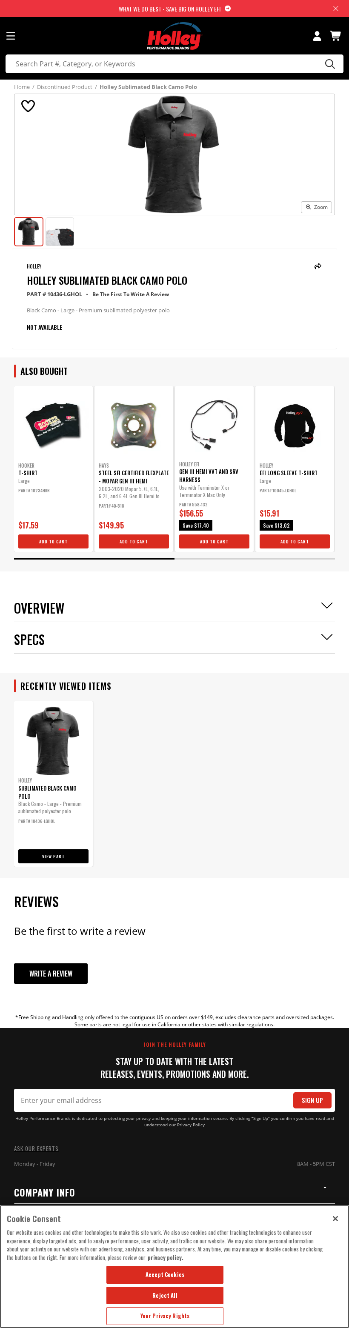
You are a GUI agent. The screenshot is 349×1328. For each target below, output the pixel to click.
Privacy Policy (191, 1125)
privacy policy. (165, 1257)
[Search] (328, 63)
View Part (53, 856)
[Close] (335, 1218)
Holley (34, 266)
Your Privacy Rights (164, 1315)
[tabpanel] (53, 469)
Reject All (164, 1295)
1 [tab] (94, 559)
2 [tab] (254, 559)
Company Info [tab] (44, 1192)
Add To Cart (53, 541)
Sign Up (312, 1100)
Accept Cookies (165, 1274)
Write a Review (50, 973)
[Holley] (175, 36)
